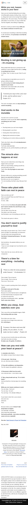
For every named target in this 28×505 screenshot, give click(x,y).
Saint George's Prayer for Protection (16, 420)
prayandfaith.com (6, 500)
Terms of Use (12, 502)
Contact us (19, 502)
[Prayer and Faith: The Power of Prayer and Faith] (5, 3)
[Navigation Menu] (25, 2)
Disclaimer (4, 497)
